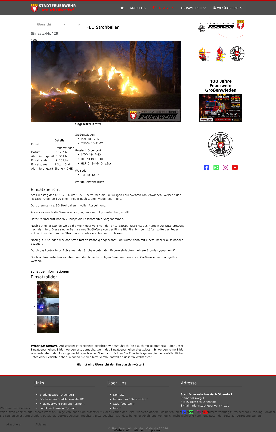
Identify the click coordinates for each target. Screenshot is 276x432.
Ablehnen (41, 424)
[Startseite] (122, 8)
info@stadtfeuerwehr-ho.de (210, 405)
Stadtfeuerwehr (124, 403)
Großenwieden (85, 134)
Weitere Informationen (129, 430)
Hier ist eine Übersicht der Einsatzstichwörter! (110, 364)
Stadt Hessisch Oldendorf (57, 394)
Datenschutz (139, 399)
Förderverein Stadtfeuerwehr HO (62, 399)
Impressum (120, 399)
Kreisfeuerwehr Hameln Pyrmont (62, 403)
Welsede (81, 170)
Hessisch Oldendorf (88, 150)
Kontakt (118, 394)
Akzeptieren (14, 424)
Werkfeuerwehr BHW (89, 181)
